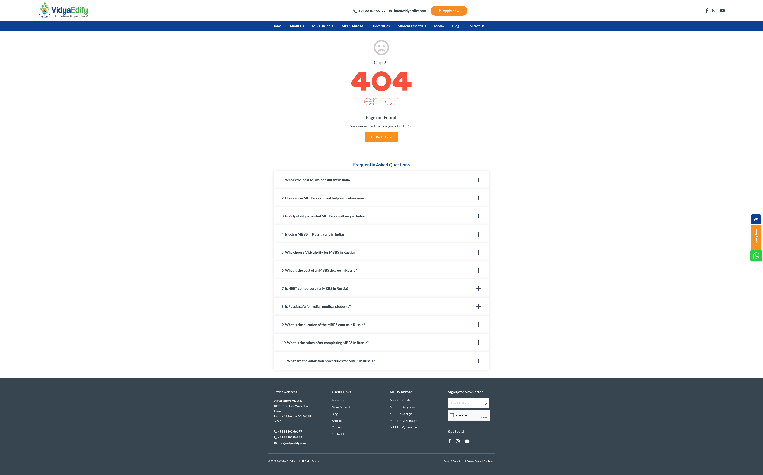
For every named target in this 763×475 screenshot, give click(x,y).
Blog (455, 26)
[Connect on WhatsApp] (756, 256)
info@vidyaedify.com (410, 11)
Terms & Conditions (454, 461)
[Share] (756, 219)
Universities (380, 26)
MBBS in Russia (400, 400)
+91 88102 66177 (372, 11)
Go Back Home (381, 137)
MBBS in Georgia (401, 414)
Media (439, 26)
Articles (337, 420)
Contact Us (476, 26)
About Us (297, 26)
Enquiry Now (756, 237)
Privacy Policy (474, 461)
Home (277, 26)
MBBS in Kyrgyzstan (403, 427)
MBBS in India (322, 26)
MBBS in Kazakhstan (403, 420)
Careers (337, 427)
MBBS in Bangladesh (403, 407)
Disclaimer (489, 461)
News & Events (342, 407)
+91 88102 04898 (289, 437)
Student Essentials (412, 26)
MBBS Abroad (352, 26)
